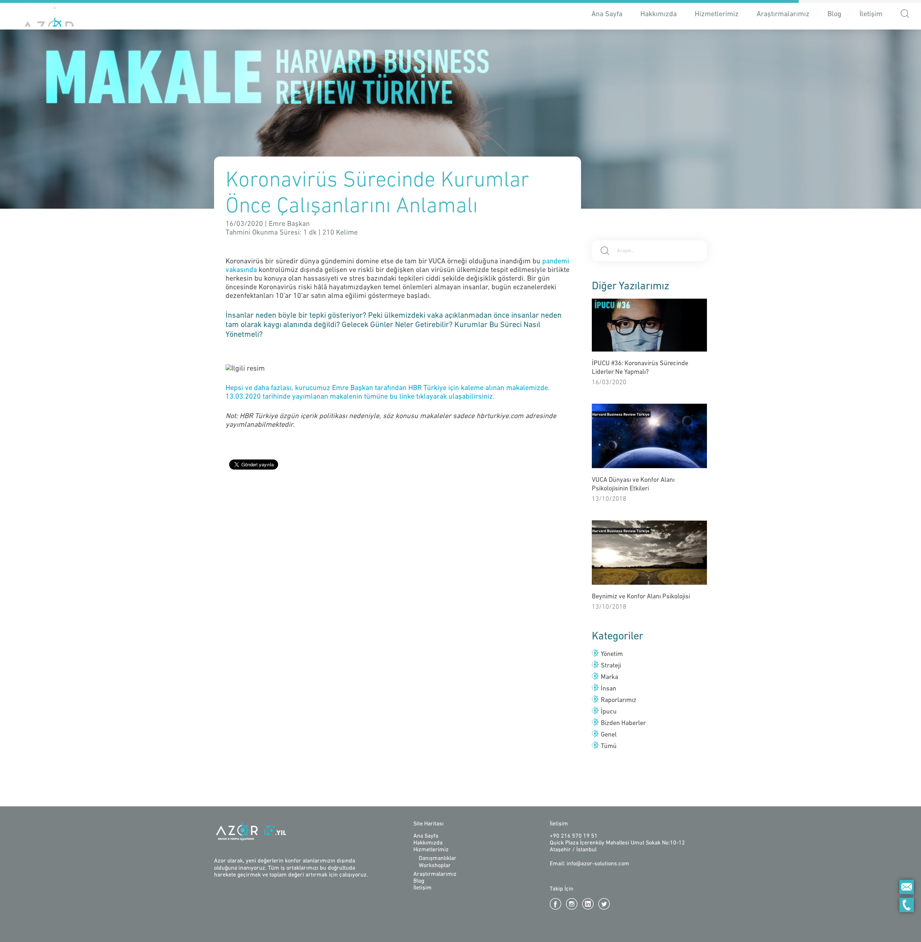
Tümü (609, 746)
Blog (834, 14)
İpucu (609, 712)
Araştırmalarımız (783, 14)
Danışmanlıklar (438, 858)
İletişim (871, 14)
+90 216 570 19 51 (574, 836)
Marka (609, 677)
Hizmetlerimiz (431, 850)
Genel (609, 735)
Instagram (571, 904)
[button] (904, 15)
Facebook (555, 904)
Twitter (604, 904)
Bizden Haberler (623, 723)
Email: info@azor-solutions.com (589, 864)
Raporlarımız (618, 700)
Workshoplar (435, 866)
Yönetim (612, 654)
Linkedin (588, 904)
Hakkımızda (658, 14)
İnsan (608, 689)
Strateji (611, 666)
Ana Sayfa (606, 14)
